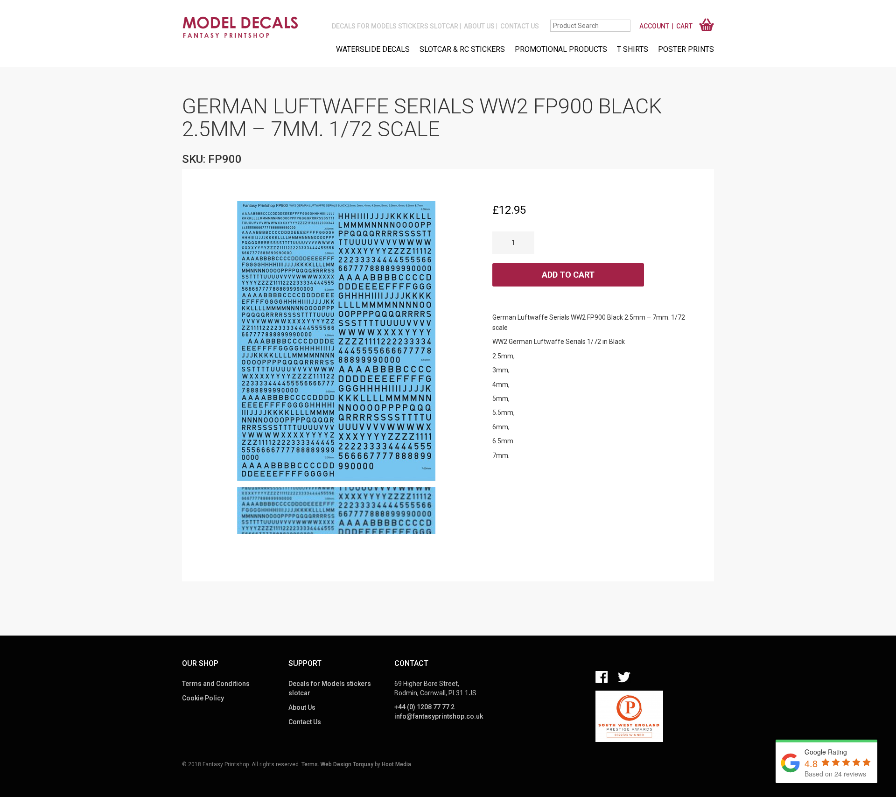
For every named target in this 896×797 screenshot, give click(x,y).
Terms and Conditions (216, 683)
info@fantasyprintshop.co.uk (438, 716)
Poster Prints (686, 49)
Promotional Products (561, 49)
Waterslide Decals (373, 49)
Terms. (310, 764)
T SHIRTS (632, 49)
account (654, 26)
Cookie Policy (203, 698)
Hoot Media (396, 764)
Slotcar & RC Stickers (462, 49)
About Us (479, 26)
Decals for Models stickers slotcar (395, 26)
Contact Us (519, 26)
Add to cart (568, 275)
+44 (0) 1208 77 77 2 (424, 707)
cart (684, 26)
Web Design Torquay (347, 764)
